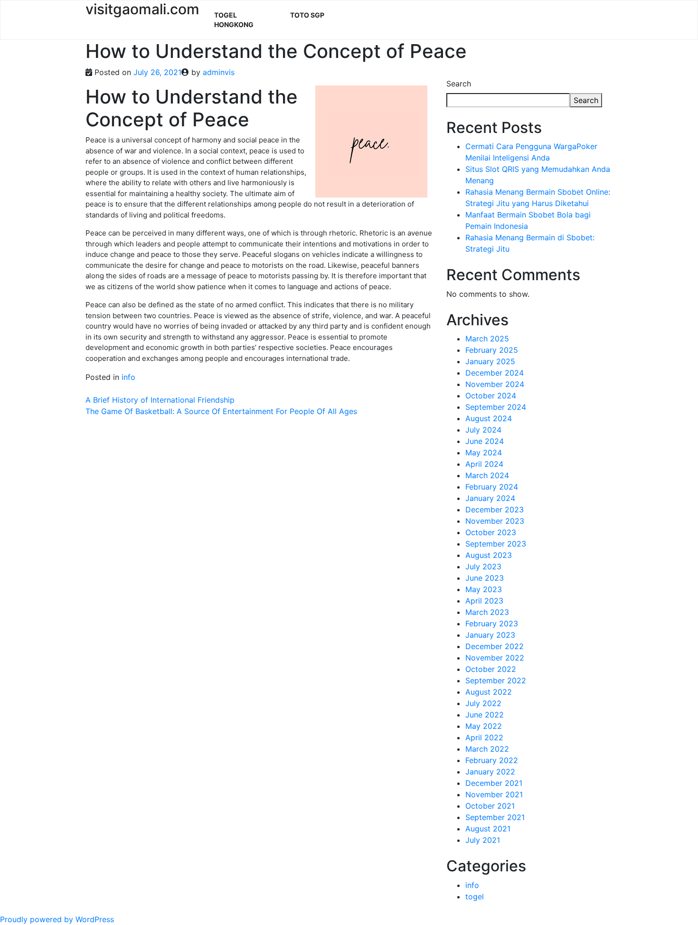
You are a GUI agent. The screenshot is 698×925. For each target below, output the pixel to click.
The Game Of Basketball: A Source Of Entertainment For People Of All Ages (221, 411)
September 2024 (495, 407)
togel (474, 896)
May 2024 (483, 452)
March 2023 (487, 612)
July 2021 (482, 840)
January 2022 (490, 771)
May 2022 (483, 726)
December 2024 (494, 373)
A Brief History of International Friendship (160, 400)
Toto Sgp (307, 15)
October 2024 (490, 395)
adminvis (219, 72)
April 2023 (484, 600)
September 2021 (495, 817)
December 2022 (494, 646)
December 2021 (493, 783)
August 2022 (488, 692)
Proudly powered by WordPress (57, 919)
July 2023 (483, 566)
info (128, 377)
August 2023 (488, 555)
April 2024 (484, 464)
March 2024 (487, 475)
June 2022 (484, 714)
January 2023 (490, 635)
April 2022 (484, 737)
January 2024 (490, 498)
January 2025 (490, 361)
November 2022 (494, 657)
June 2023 (484, 578)
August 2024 (488, 418)
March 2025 (487, 338)
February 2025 (491, 350)
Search (458, 83)
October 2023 (490, 532)
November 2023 (494, 521)
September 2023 (495, 543)
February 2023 (491, 623)
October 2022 (490, 669)
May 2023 (483, 589)
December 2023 (494, 509)
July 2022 (483, 703)
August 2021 (487, 828)
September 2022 (495, 680)
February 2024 (491, 486)
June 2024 (484, 441)
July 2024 (483, 429)
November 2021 (494, 794)
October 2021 (490, 806)
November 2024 (494, 384)
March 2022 (487, 749)
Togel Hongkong (234, 19)
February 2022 (491, 760)
